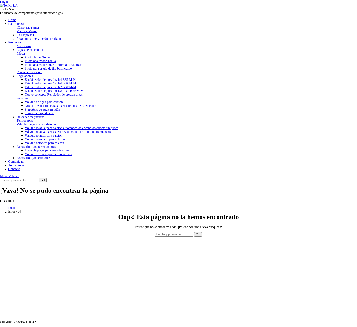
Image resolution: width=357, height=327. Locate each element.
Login (4, 2)
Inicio (12, 207)
